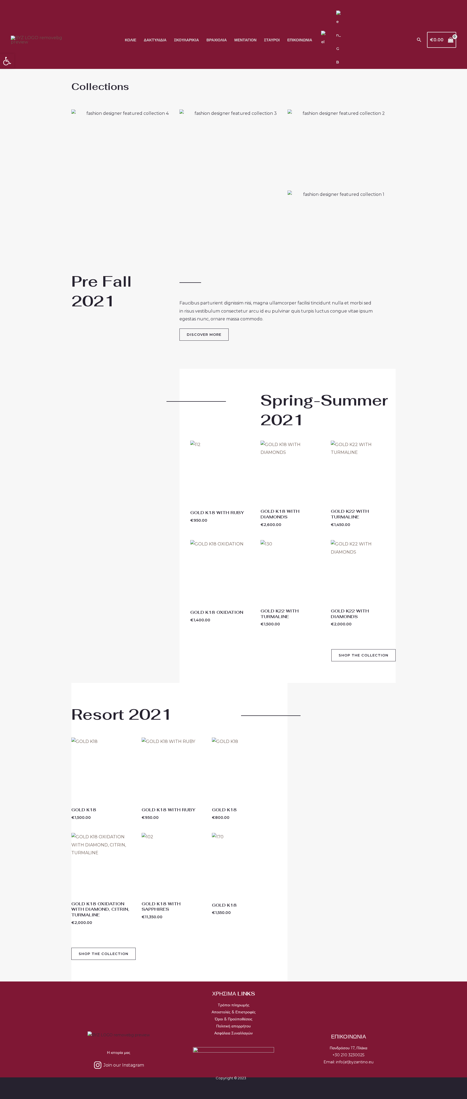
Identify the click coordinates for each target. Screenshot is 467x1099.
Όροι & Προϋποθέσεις (233, 1019)
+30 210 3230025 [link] (348, 1055)
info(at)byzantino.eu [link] (354, 1062)
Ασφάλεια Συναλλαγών (233, 1033)
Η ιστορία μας (118, 1052)
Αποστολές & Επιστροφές (234, 1012)
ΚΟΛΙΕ (130, 40)
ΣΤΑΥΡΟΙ (272, 40)
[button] (419, 39)
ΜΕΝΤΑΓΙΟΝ (245, 40)
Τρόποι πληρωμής (233, 1005)
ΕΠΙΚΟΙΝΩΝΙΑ (299, 40)
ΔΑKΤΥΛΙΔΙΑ (155, 40)
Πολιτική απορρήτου (233, 1026)
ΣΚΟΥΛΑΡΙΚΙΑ (186, 40)
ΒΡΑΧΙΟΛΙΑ (216, 40)
